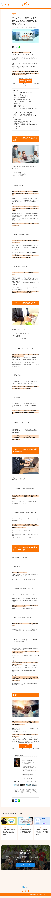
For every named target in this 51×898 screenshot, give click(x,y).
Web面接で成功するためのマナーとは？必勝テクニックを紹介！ (22, 790)
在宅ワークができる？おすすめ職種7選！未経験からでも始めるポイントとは (16, 791)
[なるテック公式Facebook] (8, 5)
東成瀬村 (34, 27)
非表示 (18, 90)
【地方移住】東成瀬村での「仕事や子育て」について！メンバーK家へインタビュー (34, 792)
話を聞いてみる (25, 865)
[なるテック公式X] (2, 5)
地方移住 (30, 27)
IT (13, 27)
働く (14, 14)
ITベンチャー (17, 27)
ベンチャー (22, 27)
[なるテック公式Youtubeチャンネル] (5, 5)
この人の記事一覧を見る (32, 781)
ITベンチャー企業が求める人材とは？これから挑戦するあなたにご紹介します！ (28, 791)
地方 (26, 27)
